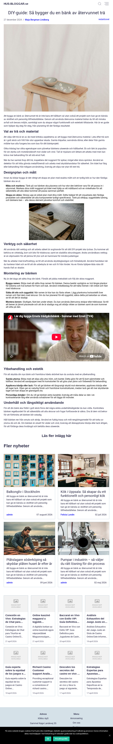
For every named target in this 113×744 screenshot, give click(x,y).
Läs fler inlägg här (56, 436)
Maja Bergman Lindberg (37, 19)
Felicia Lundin (67, 514)
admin (9, 514)
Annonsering (76, 718)
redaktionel (104, 19)
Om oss (76, 722)
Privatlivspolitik (61, 739)
